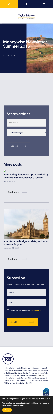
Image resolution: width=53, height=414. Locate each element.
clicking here (39, 375)
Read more (14, 192)
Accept (7, 410)
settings (20, 405)
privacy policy (36, 310)
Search (15, 146)
